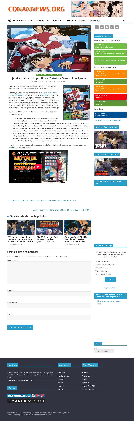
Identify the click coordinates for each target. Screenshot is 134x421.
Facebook (61, 386)
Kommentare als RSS (89, 389)
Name (10, 290)
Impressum (85, 383)
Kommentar (12, 260)
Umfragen (57, 21)
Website (10, 314)
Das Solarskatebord (103, 261)
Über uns (85, 373)
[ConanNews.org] (9, 20)
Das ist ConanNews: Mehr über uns (21, 380)
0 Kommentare (60, 81)
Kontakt (84, 379)
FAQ (47, 21)
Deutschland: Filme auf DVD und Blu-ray (49, 75)
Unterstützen (86, 376)
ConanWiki (83, 21)
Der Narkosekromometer (105, 265)
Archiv (96, 348)
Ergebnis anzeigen (110, 288)
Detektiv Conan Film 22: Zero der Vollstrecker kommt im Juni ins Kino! (76, 239)
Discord (60, 383)
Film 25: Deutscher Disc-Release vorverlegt (48, 238)
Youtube (60, 389)
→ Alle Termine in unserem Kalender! (107, 120)
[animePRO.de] (40, 395)
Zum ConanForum (64, 376)
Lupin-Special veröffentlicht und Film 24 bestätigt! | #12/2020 (62, 210)
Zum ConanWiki (63, 373)
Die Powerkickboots (104, 274)
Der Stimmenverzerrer (104, 268)
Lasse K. (50, 81)
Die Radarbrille (102, 271)
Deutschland (18, 21)
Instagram (61, 379)
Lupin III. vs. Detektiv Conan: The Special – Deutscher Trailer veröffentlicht (42, 200)
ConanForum (95, 21)
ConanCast (70, 21)
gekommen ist (46, 95)
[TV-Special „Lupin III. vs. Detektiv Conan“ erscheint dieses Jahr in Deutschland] (21, 221)
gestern (16, 147)
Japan (30, 21)
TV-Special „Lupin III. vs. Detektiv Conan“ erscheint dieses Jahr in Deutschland (20, 239)
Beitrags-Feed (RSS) (88, 386)
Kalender (40, 21)
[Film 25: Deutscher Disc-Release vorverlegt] (49, 221)
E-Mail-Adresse (13, 302)
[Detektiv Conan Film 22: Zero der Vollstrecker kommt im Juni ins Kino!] (77, 221)
